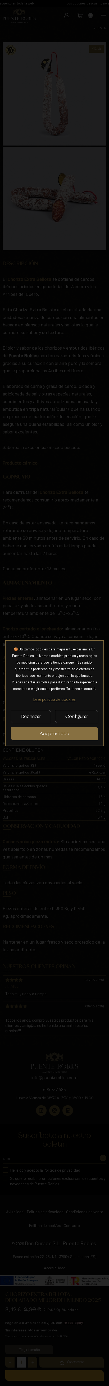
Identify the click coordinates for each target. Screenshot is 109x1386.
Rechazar (31, 716)
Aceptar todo (54, 733)
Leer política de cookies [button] (54, 700)
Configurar (76, 716)
